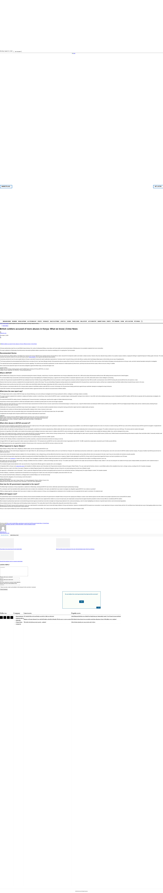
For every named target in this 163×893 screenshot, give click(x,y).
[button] (141, 321)
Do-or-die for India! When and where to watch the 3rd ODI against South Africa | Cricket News (28, 523)
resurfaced (12, 458)
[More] (20, 339)
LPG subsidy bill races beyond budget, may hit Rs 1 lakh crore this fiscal (39, 616)
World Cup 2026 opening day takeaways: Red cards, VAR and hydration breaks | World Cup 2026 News (75, 549)
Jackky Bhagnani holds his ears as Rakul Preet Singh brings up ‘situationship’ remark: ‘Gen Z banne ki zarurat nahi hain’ (96, 616)
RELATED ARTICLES (4, 535)
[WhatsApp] (16, 339)
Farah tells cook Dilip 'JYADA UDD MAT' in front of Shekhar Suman (20, 524)
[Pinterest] (11, 339)
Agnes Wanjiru (32, 357)
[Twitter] (7, 339)
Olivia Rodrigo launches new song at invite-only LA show (83, 622)
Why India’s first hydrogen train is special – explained (35, 622)
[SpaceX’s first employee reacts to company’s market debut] (7, 559)
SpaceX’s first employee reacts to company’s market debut (11, 561)
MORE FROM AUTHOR (14, 535)
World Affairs (6, 323)
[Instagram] (4, 617)
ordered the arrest (20, 466)
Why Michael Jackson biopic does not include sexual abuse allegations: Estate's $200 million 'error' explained (93, 619)
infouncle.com (3, 333)
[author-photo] (3, 530)
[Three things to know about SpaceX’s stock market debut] (7, 547)
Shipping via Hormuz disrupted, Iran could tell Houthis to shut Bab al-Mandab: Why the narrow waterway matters (47, 619)
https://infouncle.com (4, 533)
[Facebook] (2, 339)
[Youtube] (11, 617)
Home (1, 323)
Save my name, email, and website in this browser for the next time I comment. (18, 587)
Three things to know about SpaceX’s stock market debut (11, 549)
